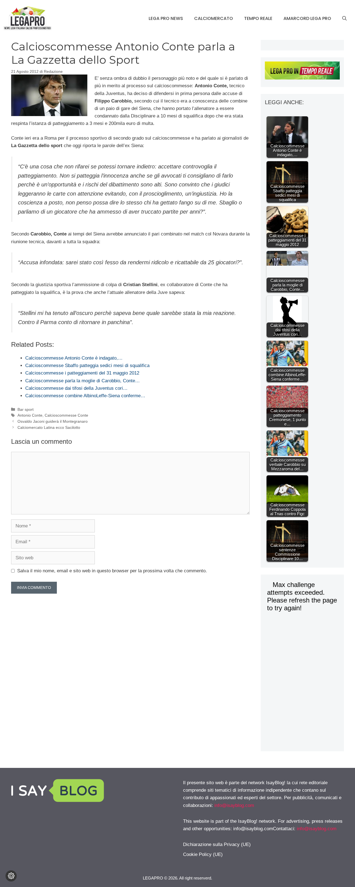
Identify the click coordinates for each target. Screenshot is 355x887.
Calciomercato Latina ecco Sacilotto (48, 427)
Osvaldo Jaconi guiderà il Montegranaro (52, 421)
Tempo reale (258, 18)
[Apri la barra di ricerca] (344, 18)
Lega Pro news (166, 18)
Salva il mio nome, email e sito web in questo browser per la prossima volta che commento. (112, 570)
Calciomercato (213, 18)
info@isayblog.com (234, 805)
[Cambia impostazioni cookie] (11, 875)
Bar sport (25, 409)
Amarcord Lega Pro (307, 18)
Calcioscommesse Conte (66, 415)
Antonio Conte (29, 415)
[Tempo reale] (302, 71)
